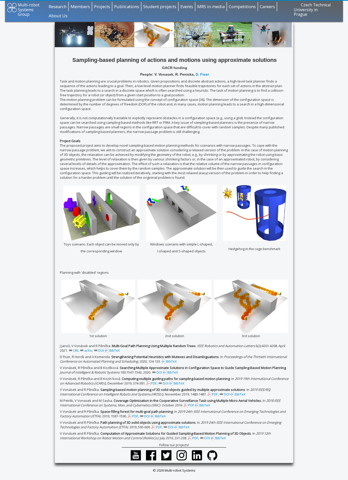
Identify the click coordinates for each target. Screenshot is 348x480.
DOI (101, 350)
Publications (126, 6)
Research (57, 6)
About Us (58, 16)
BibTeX (114, 350)
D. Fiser (202, 74)
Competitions (242, 6)
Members (80, 6)
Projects (102, 6)
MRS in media (211, 6)
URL (76, 350)
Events (186, 6)
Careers (267, 6)
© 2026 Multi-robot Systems (174, 470)
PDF (154, 383)
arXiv (88, 350)
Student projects (159, 6)
